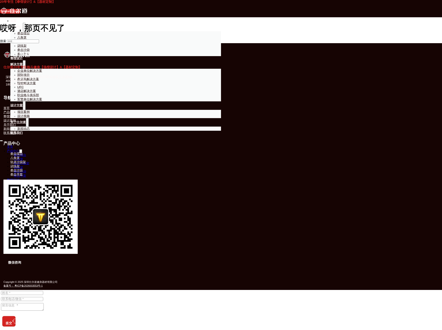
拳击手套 (16, 174)
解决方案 (16, 64)
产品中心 (13, 151)
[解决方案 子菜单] (24, 64)
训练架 (22, 45)
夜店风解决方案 (28, 79)
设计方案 (16, 105)
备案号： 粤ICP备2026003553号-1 (23, 285)
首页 (6, 108)
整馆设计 (9, 116)
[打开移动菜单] (1, 140)
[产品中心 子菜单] (20, 151)
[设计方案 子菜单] (24, 105)
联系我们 (9, 133)
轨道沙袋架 (18, 162)
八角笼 (22, 37)
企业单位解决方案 (29, 71)
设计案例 (9, 120)
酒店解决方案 (26, 91)
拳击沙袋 (23, 50)
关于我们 (9, 124)
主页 (13, 20)
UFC (20, 87)
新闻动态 (9, 129)
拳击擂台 (16, 153)
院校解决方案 (26, 83)
